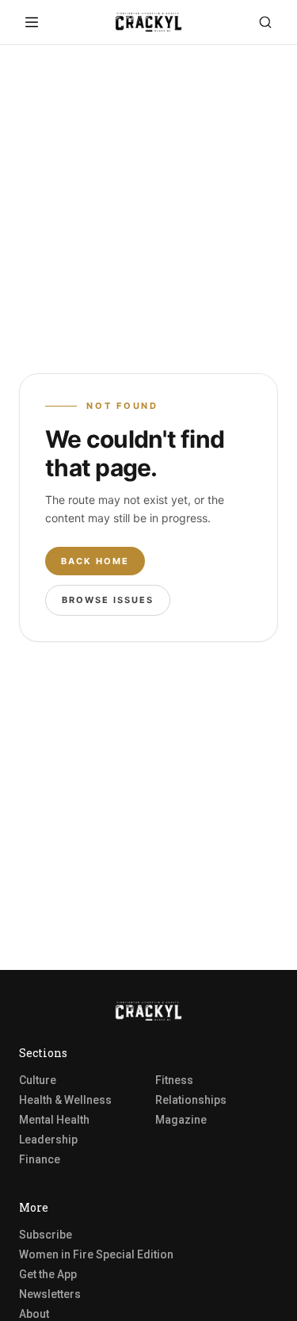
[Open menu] (31, 22)
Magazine (181, 1119)
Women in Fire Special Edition (96, 1254)
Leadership (48, 1139)
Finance (39, 1159)
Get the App (48, 1274)
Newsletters (50, 1294)
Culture (37, 1080)
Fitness (174, 1080)
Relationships (191, 1100)
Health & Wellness (65, 1100)
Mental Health (54, 1119)
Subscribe (45, 1234)
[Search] (265, 22)
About (34, 1314)
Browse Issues (108, 599)
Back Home (95, 561)
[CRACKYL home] (149, 22)
